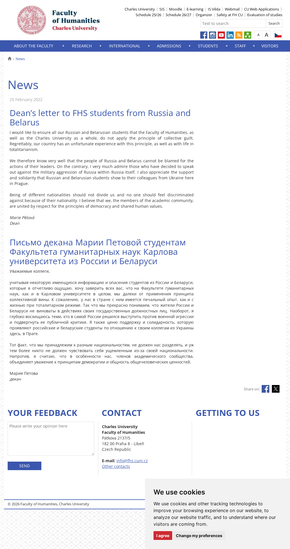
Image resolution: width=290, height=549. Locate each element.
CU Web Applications (261, 9)
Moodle (175, 9)
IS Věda (214, 9)
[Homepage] (9, 58)
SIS (162, 9)
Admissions (169, 46)
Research (82, 46)
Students (208, 46)
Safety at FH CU (230, 14)
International (124, 46)
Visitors (269, 46)
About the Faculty (33, 46)
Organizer (204, 14)
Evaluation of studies (264, 14)
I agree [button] (162, 535)
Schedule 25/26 (148, 14)
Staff (240, 46)
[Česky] (278, 35)
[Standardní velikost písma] (258, 35)
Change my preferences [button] (199, 535)
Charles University (140, 9)
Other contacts (116, 466)
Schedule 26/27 (178, 14)
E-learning (195, 9)
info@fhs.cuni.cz (132, 460)
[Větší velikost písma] (266, 35)
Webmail (232, 9)
